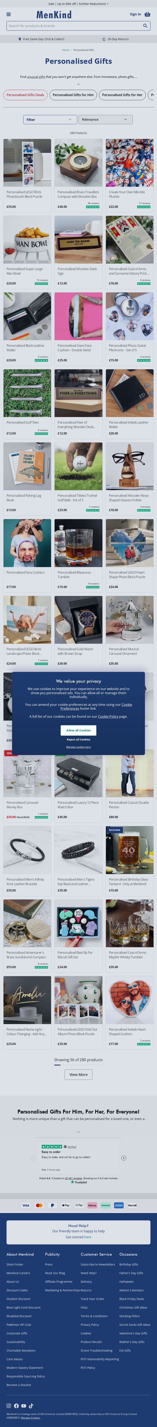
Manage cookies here (78, 747)
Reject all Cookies (78, 739)
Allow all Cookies (78, 730)
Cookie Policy (108, 716)
